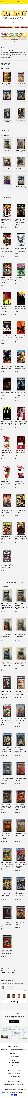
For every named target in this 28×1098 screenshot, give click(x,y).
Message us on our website (14, 1070)
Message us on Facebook (14, 1073)
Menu (4, 1)
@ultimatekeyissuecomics (18, 970)
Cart (26, 1)
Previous (2, 36)
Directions (14, 1021)
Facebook (18, 1084)
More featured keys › (6, 586)
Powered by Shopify (21, 1089)
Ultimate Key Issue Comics (10, 1089)
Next (26, 36)
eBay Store (7, 983)
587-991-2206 (16, 1076)
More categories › (5, 68)
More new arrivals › (5, 202)
